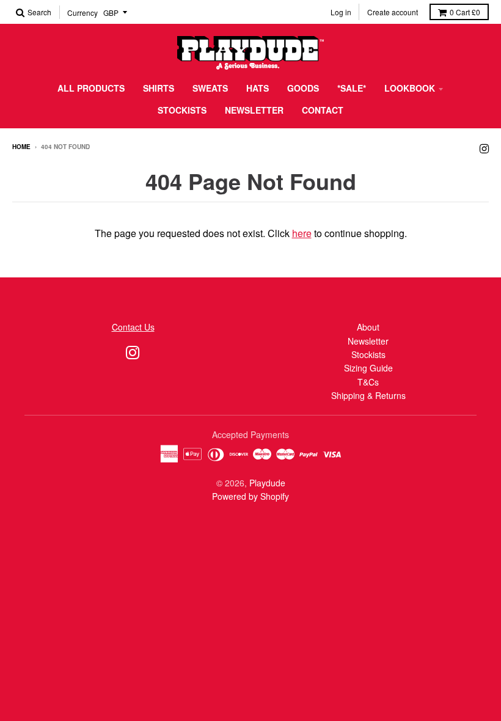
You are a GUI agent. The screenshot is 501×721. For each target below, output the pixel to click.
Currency (82, 12)
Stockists (182, 110)
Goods (303, 88)
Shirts (158, 88)
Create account (392, 12)
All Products (91, 88)
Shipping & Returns (368, 395)
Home (21, 146)
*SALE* (351, 88)
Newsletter (254, 110)
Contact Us (133, 327)
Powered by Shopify (250, 496)
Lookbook (409, 88)
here (302, 233)
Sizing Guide (368, 368)
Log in (341, 12)
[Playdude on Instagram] (484, 147)
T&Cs (368, 382)
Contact (322, 110)
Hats (257, 88)
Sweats (210, 88)
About (368, 327)
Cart (465, 12)
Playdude (267, 483)
